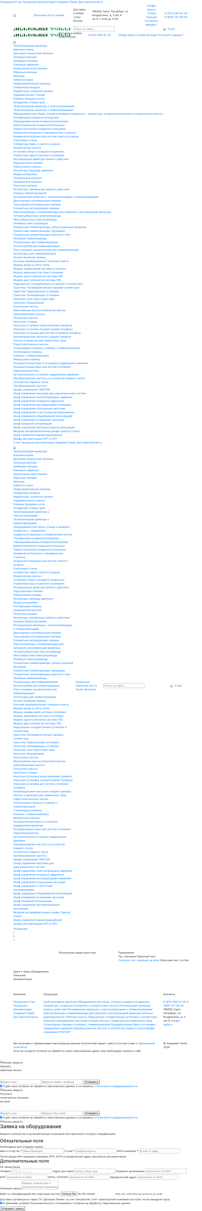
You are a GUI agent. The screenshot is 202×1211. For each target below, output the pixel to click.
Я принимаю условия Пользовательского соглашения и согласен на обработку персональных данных (67, 1203)
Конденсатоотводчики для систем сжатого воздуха (46, 136)
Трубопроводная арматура (30, 45)
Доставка (84, 1)
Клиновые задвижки (26, 64)
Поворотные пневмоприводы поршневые (39, 230)
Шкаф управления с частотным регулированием (43, 412)
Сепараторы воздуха (26, 87)
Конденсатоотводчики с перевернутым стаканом (44, 132)
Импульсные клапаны (26, 359)
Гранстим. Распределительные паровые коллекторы (46, 287)
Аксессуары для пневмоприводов (34, 253)
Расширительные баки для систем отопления (42, 366)
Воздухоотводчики (25, 174)
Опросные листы (86, 685)
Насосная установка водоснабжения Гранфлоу (42, 325)
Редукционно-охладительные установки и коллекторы (48, 283)
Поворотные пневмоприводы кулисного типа (41, 234)
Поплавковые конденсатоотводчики (36, 117)
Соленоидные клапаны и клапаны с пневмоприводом (46, 348)
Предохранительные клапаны (31, 83)
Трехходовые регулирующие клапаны (37, 204)
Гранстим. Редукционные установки (36, 291)
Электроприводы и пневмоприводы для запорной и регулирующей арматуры (62, 212)
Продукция (7, 1)
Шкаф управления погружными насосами (39, 408)
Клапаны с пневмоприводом (31, 355)
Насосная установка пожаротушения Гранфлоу (43, 329)
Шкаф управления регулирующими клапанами (42, 404)
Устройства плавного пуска (30, 382)
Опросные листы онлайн (48, 15)
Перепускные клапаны (27, 166)
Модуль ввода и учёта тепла (31, 264)
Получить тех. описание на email (138, 960)
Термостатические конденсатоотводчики (39, 128)
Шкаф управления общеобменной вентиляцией (42, 416)
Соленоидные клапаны (27, 351)
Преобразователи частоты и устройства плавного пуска (49, 378)
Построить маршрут (170, 35)
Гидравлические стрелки (29, 94)
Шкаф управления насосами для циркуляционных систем (49, 393)
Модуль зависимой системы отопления (38, 272)
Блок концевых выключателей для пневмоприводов (46, 249)
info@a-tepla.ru (127, 35)
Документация (46, 1)
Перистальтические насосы (30, 344)
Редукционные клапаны (28, 162)
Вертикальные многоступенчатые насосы (39, 310)
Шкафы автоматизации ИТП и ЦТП (35, 438)
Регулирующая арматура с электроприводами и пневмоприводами (55, 196)
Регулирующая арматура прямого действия (41, 159)
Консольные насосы (25, 306)
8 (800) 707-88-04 (176, 17)
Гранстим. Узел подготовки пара (33, 298)
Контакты (97, 1)
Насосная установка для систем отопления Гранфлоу (47, 332)
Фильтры (19, 75)
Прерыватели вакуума (27, 181)
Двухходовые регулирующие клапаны (37, 200)
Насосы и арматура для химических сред (39, 340)
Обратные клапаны (25, 72)
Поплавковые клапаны (27, 178)
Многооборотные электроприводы (35, 219)
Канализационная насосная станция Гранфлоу (42, 336)
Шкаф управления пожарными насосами (38, 419)
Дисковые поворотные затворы (33, 53)
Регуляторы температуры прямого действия (41, 189)
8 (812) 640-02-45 (176, 13)
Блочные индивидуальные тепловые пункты (41, 261)
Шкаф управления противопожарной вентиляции (44, 427)
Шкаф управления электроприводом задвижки (42, 397)
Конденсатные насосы (27, 147)
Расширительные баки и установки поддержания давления (50, 363)
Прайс (74, 1)
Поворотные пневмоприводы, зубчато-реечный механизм (49, 227)
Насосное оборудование (28, 302)
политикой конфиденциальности (117, 1086)
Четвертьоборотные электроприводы (37, 215)
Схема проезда (147, 35)
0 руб (178, 685)
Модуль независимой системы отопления (39, 268)
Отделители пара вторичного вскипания (38, 155)
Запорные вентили (25, 57)
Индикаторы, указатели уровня (33, 91)
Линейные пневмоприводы (30, 238)
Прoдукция (30, 1)
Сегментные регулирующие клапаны (36, 208)
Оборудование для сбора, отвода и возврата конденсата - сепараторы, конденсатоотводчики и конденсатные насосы (88, 113)
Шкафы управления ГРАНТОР (31, 389)
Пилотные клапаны (25, 185)
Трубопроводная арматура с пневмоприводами (43, 109)
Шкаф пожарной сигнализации (32, 423)
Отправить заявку (12, 1208)
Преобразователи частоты (30, 385)
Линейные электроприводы (30, 223)
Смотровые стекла (25, 140)
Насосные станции (25, 321)
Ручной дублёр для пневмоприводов (36, 246)
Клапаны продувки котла (29, 98)
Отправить (91, 1081)
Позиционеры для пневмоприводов (35, 242)
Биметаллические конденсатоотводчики (39, 125)
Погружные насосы (25, 317)
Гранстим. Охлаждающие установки (36, 295)
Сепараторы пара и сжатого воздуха (36, 143)
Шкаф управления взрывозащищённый (37, 434)
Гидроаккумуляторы (26, 370)
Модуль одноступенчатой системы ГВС (38, 276)
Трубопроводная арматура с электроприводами (43, 106)
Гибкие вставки (23, 79)
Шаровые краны (23, 49)
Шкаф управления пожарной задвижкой (38, 400)
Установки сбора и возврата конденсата (38, 151)
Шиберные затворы (25, 60)
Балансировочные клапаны (30, 68)
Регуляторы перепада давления (33, 170)
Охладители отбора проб (29, 102)
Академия (62, 1)
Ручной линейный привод (29, 257)
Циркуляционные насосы (29, 314)
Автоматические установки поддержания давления (46, 374)
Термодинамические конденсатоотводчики (40, 121)
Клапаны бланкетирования (30, 193)
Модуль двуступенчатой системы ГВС (37, 280)
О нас (18, 1)
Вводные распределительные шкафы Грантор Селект (46, 431)
